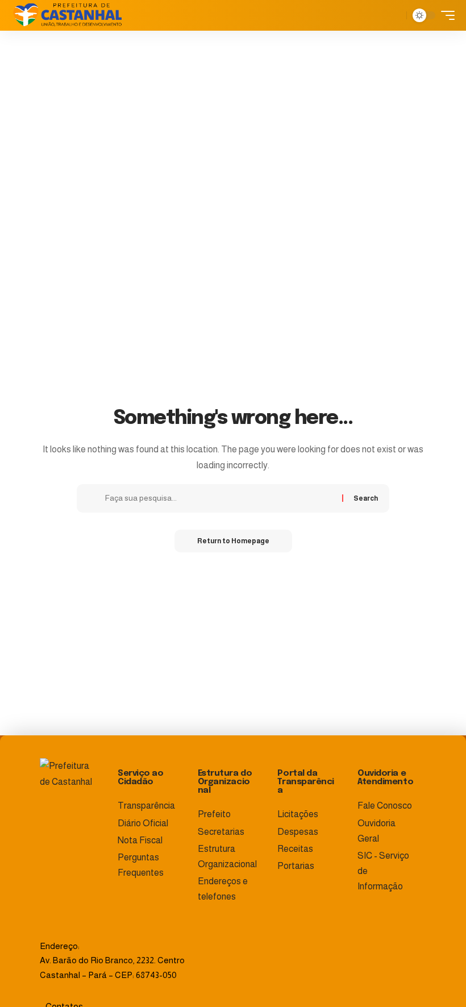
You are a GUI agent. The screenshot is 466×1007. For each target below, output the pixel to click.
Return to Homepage (233, 541)
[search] (394, 15)
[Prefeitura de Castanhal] (67, 15)
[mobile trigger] (445, 15)
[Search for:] (219, 498)
